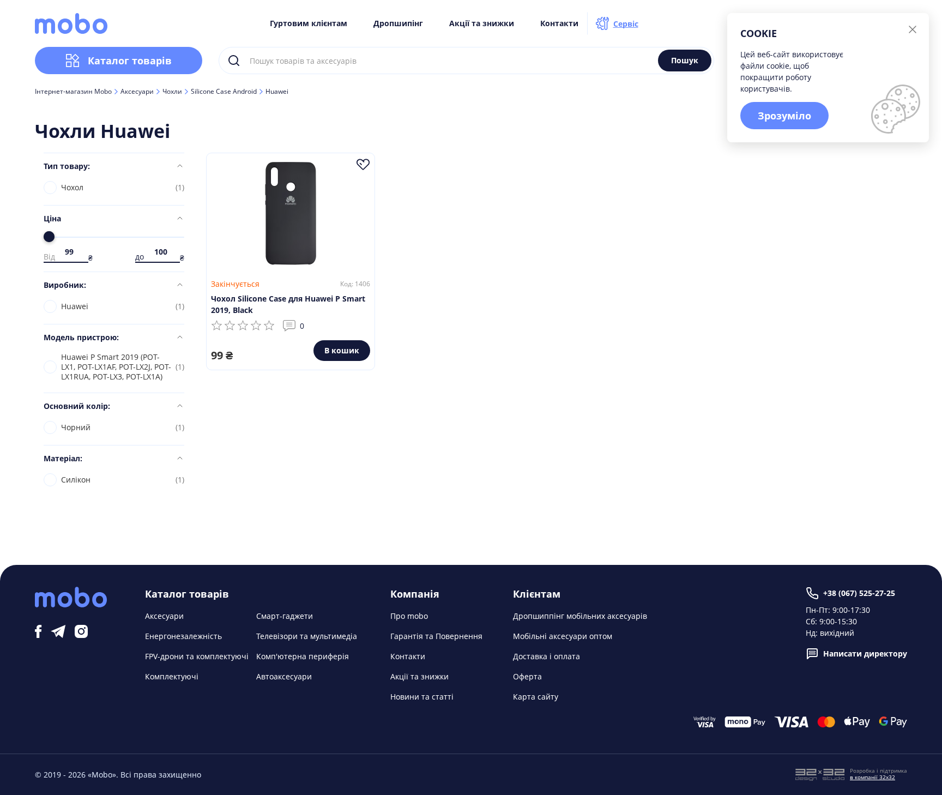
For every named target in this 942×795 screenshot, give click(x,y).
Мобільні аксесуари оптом (562, 636)
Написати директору (865, 653)
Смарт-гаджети (284, 616)
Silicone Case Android (224, 91)
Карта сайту (535, 696)
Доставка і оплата (546, 656)
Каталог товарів (130, 60)
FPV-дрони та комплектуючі (197, 656)
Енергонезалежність (183, 636)
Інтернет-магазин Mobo (73, 91)
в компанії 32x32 (872, 777)
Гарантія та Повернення (436, 636)
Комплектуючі (171, 676)
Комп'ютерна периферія (302, 656)
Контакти (559, 23)
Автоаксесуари (284, 676)
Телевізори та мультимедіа (306, 636)
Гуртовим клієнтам (308, 23)
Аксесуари (137, 91)
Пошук (684, 60)
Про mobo (409, 616)
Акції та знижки (481, 23)
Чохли (172, 91)
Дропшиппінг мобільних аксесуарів (580, 616)
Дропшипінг (398, 23)
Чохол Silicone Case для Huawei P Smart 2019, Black (288, 304)
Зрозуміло (784, 115)
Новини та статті (422, 696)
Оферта (527, 676)
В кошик (341, 350)
